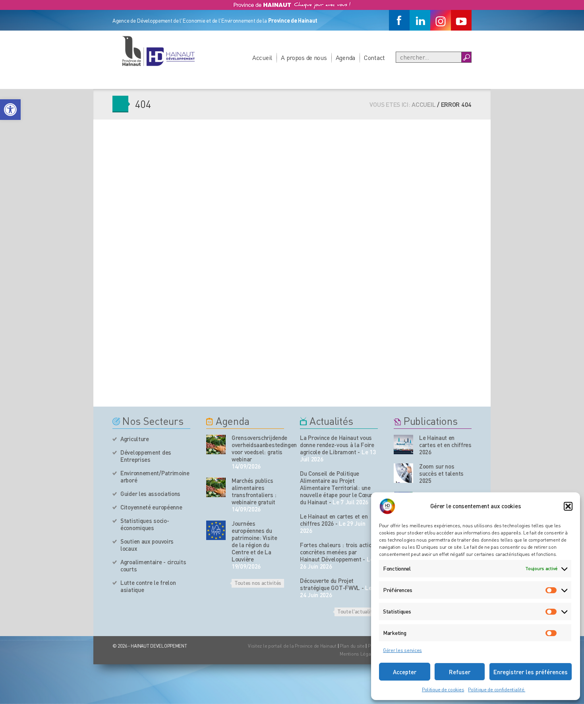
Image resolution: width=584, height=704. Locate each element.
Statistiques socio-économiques (144, 524)
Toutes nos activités (257, 582)
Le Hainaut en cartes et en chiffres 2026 (333, 519)
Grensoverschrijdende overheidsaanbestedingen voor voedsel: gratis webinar (258, 448)
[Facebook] (399, 20)
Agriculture (134, 439)
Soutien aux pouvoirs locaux (147, 544)
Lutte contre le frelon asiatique (148, 586)
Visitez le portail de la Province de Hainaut (292, 646)
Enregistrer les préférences (530, 672)
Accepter (404, 672)
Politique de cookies (443, 689)
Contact (374, 57)
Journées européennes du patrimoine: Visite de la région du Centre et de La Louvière (254, 541)
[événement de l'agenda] (216, 444)
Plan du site (352, 646)
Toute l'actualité (356, 611)
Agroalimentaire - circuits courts (153, 565)
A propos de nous (304, 57)
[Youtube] (461, 20)
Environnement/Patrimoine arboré (155, 476)
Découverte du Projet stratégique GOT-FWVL (330, 584)
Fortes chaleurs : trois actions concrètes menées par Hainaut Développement (339, 552)
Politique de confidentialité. (496, 689)
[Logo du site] (158, 50)
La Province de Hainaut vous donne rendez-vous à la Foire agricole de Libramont (337, 445)
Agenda (345, 57)
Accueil (262, 57)
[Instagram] (440, 20)
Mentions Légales (359, 654)
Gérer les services (402, 650)
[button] (10, 109)
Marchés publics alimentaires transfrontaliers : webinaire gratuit (254, 491)
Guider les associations (150, 494)
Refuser (459, 672)
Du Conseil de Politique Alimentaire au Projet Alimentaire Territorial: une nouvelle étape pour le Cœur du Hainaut (336, 487)
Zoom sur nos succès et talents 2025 (441, 473)
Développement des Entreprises (145, 455)
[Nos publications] (403, 444)
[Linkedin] (420, 20)
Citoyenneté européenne (151, 507)
